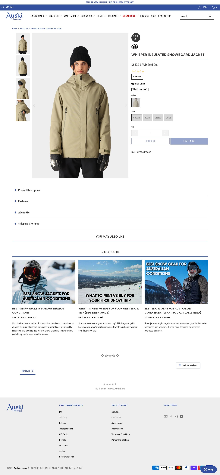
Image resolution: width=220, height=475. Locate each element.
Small (147, 118)
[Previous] (34, 105)
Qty (132, 127)
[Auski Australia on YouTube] (181, 417)
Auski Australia (20, 468)
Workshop (63, 445)
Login (204, 7)
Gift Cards (63, 434)
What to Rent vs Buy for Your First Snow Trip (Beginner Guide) (108, 310)
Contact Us (116, 417)
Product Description (29, 190)
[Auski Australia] (14, 16)
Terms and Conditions (120, 434)
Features (23, 201)
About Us (115, 412)
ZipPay (62, 451)
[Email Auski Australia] (166, 417)
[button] (39, 16)
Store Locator (117, 423)
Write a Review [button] (189, 365)
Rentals (62, 440)
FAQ (61, 412)
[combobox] (197, 16)
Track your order (66, 429)
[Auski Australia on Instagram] (176, 417)
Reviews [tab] (26, 370)
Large (168, 118)
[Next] (126, 105)
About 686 (23, 212)
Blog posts (110, 252)
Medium (158, 118)
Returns (62, 423)
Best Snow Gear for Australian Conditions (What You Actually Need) (173, 310)
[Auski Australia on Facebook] (171, 417)
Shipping (63, 417)
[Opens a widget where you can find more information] (209, 470)
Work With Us (117, 429)
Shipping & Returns (28, 223)
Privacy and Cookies (120, 440)
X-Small (136, 118)
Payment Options (66, 457)
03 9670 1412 (8, 7)
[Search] (210, 16)
